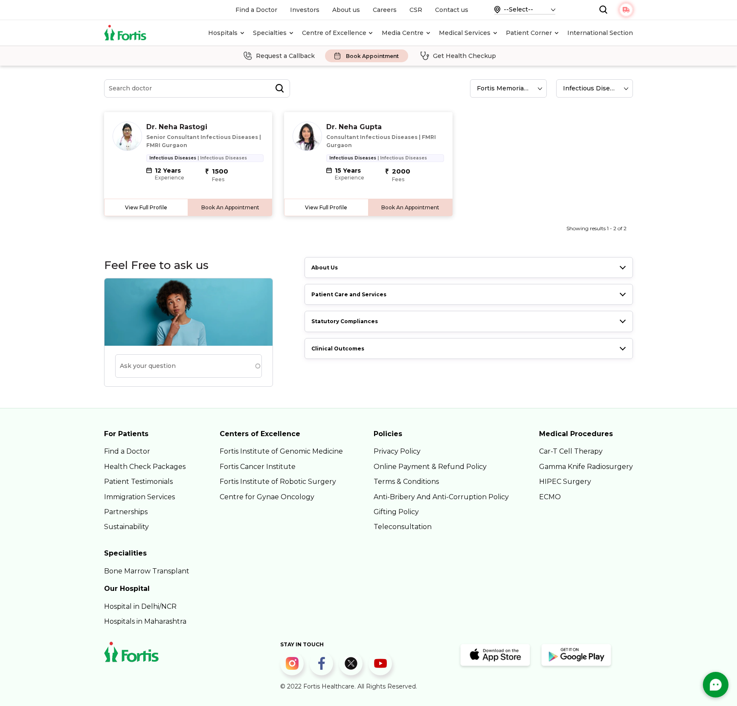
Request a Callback (285, 56)
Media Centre (403, 33)
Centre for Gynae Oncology (267, 497)
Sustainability (126, 527)
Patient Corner (529, 33)
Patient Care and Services (348, 294)
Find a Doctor (256, 10)
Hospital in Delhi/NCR (140, 606)
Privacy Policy (397, 451)
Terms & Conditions (406, 481)
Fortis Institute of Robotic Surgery (278, 481)
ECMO (550, 497)
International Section (600, 33)
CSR (415, 10)
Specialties (270, 33)
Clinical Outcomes (337, 348)
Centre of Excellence (334, 33)
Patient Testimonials (138, 481)
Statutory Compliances (344, 321)
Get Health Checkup (464, 56)
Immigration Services (139, 497)
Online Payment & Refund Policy (430, 467)
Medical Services (464, 33)
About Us (324, 267)
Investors (304, 10)
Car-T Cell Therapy (571, 451)
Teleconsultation (403, 527)
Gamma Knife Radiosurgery (586, 467)
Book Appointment (372, 56)
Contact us (451, 10)
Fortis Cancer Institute (258, 467)
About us (346, 10)
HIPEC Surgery (565, 481)
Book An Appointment (230, 207)
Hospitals (223, 33)
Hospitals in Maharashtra (145, 621)
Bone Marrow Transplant (146, 571)
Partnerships (126, 512)
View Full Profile (146, 207)
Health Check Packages (145, 467)
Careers (385, 10)
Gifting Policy (396, 512)
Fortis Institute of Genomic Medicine (281, 451)
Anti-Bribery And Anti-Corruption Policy (441, 497)
